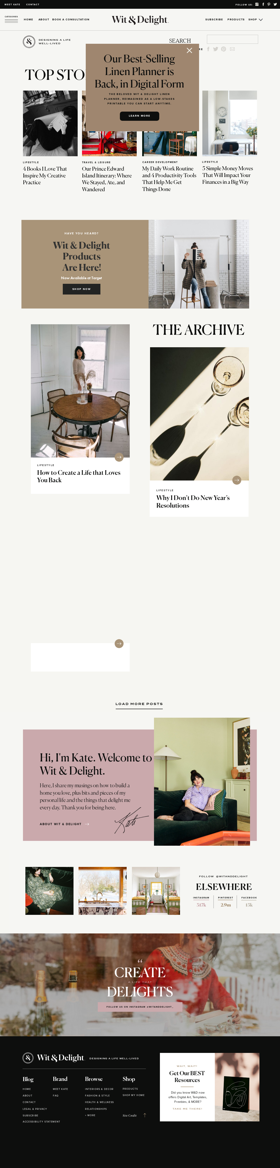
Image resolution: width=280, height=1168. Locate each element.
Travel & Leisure (96, 162)
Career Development (160, 162)
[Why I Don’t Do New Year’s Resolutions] (199, 414)
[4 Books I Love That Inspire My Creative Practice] (50, 123)
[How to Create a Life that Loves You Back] (80, 391)
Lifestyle (31, 162)
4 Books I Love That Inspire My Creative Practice (45, 176)
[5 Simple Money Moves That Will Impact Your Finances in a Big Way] (229, 123)
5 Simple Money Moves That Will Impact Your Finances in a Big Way (227, 175)
